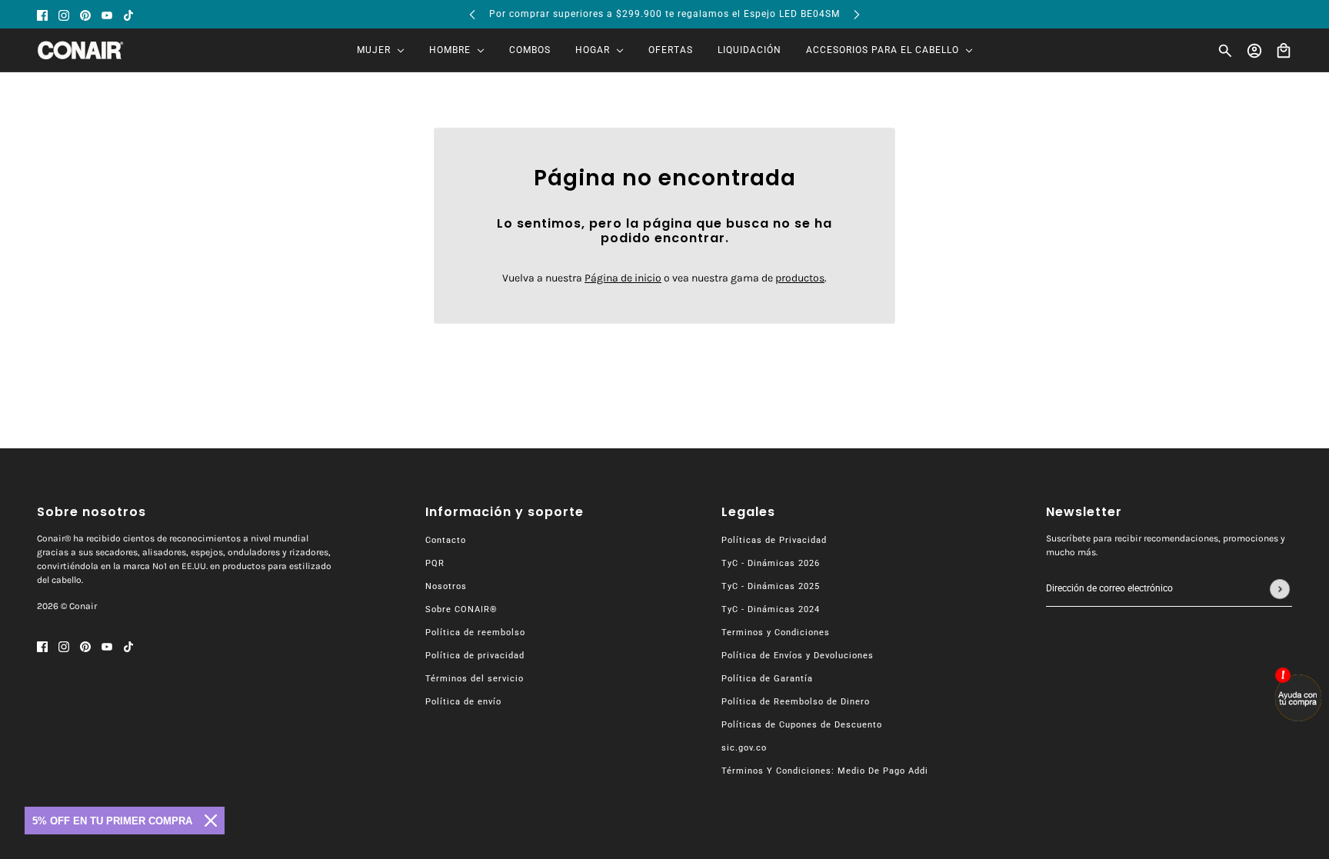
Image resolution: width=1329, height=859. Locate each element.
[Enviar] (1280, 589)
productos (799, 278)
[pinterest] (85, 14)
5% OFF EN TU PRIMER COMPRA (112, 821)
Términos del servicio (474, 679)
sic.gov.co (744, 748)
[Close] (211, 820)
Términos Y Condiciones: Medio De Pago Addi (824, 771)
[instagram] (63, 14)
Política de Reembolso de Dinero (795, 702)
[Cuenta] (1254, 50)
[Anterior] (472, 14)
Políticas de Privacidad (774, 540)
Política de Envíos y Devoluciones (797, 656)
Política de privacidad (475, 656)
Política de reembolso (475, 633)
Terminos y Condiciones (775, 633)
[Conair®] (80, 50)
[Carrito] (1283, 50)
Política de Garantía (767, 679)
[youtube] (106, 14)
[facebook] (42, 14)
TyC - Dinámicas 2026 (770, 563)
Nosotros (446, 586)
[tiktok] (128, 14)
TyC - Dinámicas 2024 (770, 609)
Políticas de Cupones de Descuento (801, 725)
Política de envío (463, 702)
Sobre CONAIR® (461, 609)
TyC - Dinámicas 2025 (770, 586)
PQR (435, 563)
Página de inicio (623, 278)
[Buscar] (1225, 50)
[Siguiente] (857, 14)
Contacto (445, 540)
